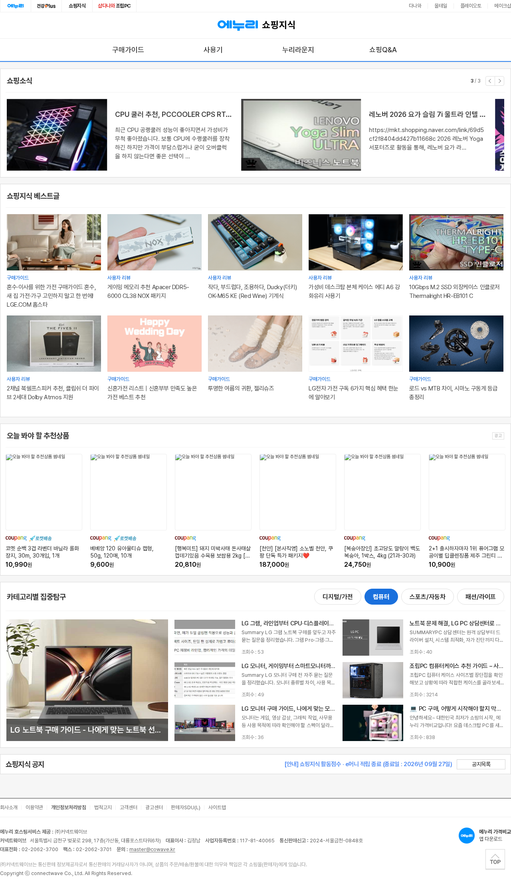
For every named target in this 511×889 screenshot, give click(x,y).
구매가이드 (128, 49)
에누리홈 (15, 6)
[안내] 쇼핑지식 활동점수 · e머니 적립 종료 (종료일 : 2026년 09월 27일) (368, 764)
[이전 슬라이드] (490, 81)
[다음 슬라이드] (499, 81)
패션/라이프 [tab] (480, 597)
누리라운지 (298, 49)
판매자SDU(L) (185, 807)
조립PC (114, 6)
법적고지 (103, 807)
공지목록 (481, 764)
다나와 (415, 6)
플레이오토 (470, 6)
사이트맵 (217, 807)
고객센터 (128, 807)
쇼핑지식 (77, 6)
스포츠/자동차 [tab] (428, 597)
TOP (495, 859)
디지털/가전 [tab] (338, 597)
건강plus (46, 6)
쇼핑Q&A (383, 49)
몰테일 (440, 6)
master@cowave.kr (152, 849)
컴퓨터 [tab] (381, 597)
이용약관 (34, 807)
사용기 (213, 49)
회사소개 (9, 807)
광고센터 (154, 807)
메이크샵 (502, 6)
